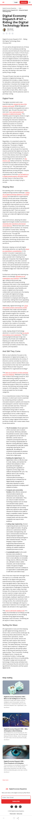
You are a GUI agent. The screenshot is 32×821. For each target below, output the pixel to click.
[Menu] (30, 2)
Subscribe (24, 2)
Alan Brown (10, 29)
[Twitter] (12, 806)
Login (16, 2)
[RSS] (20, 806)
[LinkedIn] (16, 806)
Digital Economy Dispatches (9, 8)
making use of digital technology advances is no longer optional (16, 194)
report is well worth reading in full (14, 611)
